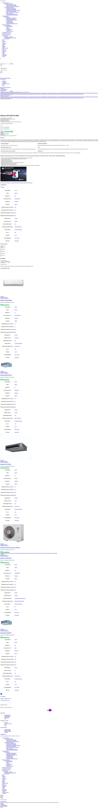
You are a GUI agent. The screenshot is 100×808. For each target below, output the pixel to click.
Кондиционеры (7, 714)
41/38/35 (16, 595)
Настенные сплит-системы (11, 4)
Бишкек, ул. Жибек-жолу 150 (5, 698)
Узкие (8, 27)
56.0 (15, 232)
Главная (1, 92)
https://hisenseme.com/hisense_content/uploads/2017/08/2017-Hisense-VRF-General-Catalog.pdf (16, 182)
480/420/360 (17, 390)
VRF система (17, 354)
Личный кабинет (8, 729)
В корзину (2, 131)
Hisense (16, 193)
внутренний (17, 240)
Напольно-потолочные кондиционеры (13, 10)
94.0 (15, 681)
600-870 (16, 478)
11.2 (15, 581)
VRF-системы (6, 92)
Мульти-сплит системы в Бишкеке (13, 6)
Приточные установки (9, 36)
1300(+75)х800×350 (18, 226)
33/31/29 (16, 412)
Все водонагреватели (8, 25)
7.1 (15, 326)
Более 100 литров (10, 31)
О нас (6, 725)
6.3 (15, 323)
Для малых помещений (9, 3)
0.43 (15, 212)
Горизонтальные (9, 29)
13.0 (15, 584)
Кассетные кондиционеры (11, 11)
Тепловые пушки (10, 20)
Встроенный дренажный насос (20, 598)
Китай (16, 190)
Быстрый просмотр (3, 297)
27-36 (16, 500)
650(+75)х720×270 (18, 418)
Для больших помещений (9, 7)
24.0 (15, 423)
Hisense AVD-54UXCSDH (5, 98)
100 (15, 570)
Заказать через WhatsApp (4, 379)
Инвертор (16, 201)
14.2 (15, 207)
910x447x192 (17, 506)
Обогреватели (7, 17)
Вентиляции (7, 717)
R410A (16, 204)
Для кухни (8, 30)
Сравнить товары (8, 730)
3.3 (15, 401)
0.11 (15, 404)
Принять (1, 803)
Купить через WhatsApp (9, 131)
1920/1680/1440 (17, 573)
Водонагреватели (8, 715)
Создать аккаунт (3, 801)
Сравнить (4, 793)
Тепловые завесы (10, 21)
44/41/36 (16, 221)
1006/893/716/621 (18, 315)
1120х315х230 (17, 346)
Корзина (6, 732)
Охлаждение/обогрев (18, 229)
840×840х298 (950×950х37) (19, 601)
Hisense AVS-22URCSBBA (6, 300)
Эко (5, 718)
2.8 (15, 398)
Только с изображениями (6, 261)
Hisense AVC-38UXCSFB (5, 558)
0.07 (15, 329)
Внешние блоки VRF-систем (12, 749)
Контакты (6, 722)
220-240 (16, 218)
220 (15, 645)
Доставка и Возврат (8, 723)
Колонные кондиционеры (11, 8)
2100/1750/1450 (17, 198)
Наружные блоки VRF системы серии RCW (10, 547)
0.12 (15, 587)
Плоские (8, 28)
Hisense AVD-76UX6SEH (5, 632)
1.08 (15, 664)
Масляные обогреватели (11, 18)
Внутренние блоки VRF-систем (14, 92)
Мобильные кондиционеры (11, 5)
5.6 (15, 489)
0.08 (15, 492)
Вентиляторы (7, 38)
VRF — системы (10, 13)
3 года (16, 235)
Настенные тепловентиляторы (12, 23)
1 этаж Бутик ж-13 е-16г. (4, 700)
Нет (15, 340)
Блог (5, 724)
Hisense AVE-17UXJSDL (5, 464)
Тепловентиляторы (10, 22)
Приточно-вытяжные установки (10, 37)
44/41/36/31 (17, 337)
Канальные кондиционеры (11, 9)
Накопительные (9, 26)
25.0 (15, 659)
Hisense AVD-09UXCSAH (6, 375)
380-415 (16, 667)
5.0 (15, 486)
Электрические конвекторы (12, 753)
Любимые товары (8, 731)
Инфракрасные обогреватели (12, 19)
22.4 (15, 656)
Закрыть (1, 796)
